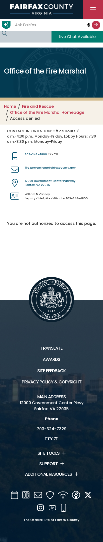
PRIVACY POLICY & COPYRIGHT (52, 382)
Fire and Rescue (38, 106)
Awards (51, 359)
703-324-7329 (51, 429)
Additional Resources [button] (48, 474)
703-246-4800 (36, 154)
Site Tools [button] (49, 453)
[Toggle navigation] (93, 9)
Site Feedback (51, 371)
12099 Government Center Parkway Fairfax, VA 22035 (50, 183)
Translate (51, 348)
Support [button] (48, 464)
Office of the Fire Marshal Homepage (47, 112)
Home (10, 106)
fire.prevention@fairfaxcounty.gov (50, 168)
